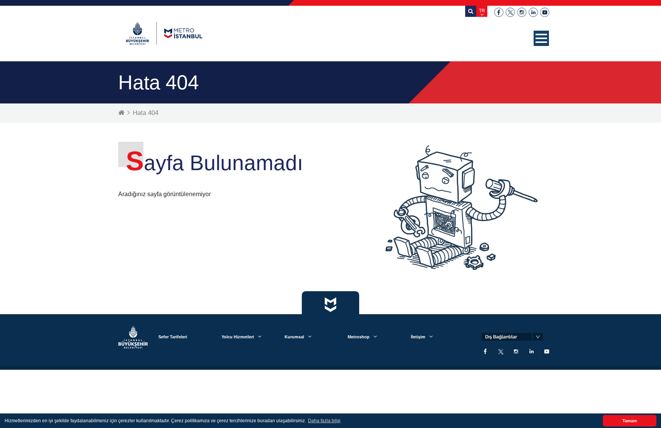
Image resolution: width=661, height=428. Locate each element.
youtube (544, 12)
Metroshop (359, 337)
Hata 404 (145, 112)
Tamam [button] (629, 420)
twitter (510, 12)
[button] (541, 38)
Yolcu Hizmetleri (237, 337)
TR (482, 10)
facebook (498, 12)
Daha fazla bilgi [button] (324, 420)
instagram (521, 12)
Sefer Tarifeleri (172, 337)
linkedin (533, 12)
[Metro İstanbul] (164, 33)
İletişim (418, 337)
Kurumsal (294, 337)
